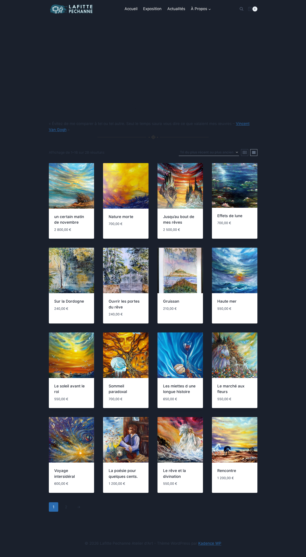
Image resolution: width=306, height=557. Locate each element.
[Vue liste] (253, 152)
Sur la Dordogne (69, 301)
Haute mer (227, 301)
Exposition (152, 9)
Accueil (131, 9)
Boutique (225, 9)
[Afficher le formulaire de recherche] (241, 9)
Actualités (176, 9)
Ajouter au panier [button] (126, 231)
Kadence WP (209, 543)
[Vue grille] (244, 152)
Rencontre (226, 470)
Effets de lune (229, 216)
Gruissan (171, 301)
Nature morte (121, 216)
